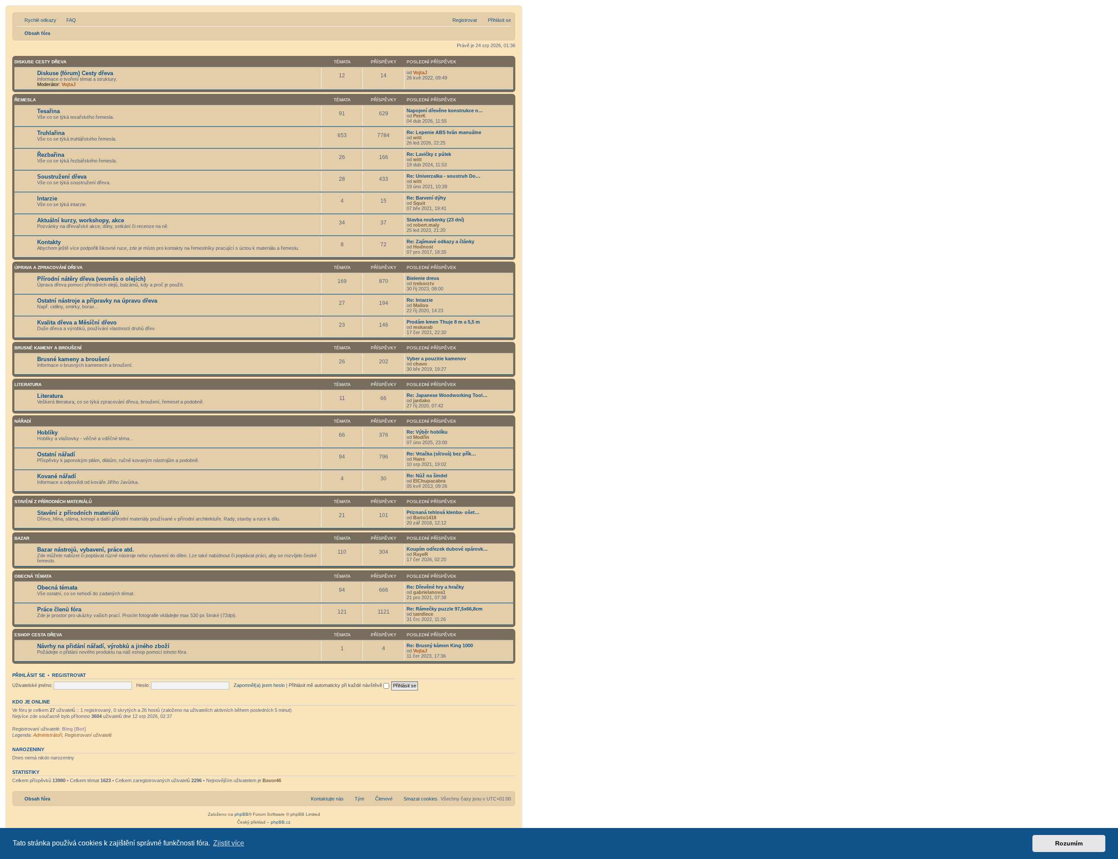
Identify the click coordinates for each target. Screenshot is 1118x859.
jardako (421, 400)
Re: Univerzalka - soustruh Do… (443, 176)
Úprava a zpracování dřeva (48, 267)
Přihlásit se (28, 675)
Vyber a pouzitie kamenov (436, 358)
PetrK (419, 115)
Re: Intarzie (420, 300)
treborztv (423, 283)
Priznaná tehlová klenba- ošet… (443, 512)
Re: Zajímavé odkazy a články (440, 241)
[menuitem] (67, 20)
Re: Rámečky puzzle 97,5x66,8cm (445, 608)
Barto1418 (424, 517)
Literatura (27, 384)
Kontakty (49, 242)
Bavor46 (271, 780)
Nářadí (22, 421)
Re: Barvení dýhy (426, 197)
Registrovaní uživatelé (88, 735)
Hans (419, 459)
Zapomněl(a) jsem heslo (259, 685)
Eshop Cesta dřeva (38, 634)
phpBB (241, 814)
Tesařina (48, 111)
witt (417, 137)
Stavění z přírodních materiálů (53, 501)
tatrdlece (423, 614)
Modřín (421, 437)
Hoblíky (47, 432)
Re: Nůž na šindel (427, 475)
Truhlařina (51, 133)
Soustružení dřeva (61, 176)
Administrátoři (47, 735)
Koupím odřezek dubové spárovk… (447, 549)
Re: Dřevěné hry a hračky (435, 587)
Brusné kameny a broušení (48, 347)
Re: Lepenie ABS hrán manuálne (444, 132)
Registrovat (69, 675)
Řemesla (25, 99)
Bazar (21, 538)
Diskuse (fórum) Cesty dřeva (75, 73)
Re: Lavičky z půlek (429, 154)
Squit (419, 203)
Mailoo (420, 305)
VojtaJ (69, 84)
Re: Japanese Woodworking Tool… (447, 395)
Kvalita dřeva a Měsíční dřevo (77, 322)
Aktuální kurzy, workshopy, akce (80, 220)
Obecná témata (33, 576)
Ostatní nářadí (56, 454)
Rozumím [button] (1069, 843)
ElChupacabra (429, 480)
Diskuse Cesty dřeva (40, 61)
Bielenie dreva (423, 278)
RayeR (420, 554)
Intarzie (47, 198)
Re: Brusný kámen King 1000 (440, 645)
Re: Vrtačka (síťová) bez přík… (441, 453)
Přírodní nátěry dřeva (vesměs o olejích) (91, 279)
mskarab (423, 327)
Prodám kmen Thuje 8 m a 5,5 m (443, 321)
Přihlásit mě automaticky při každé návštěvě (336, 685)
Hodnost (423, 246)
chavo (420, 363)
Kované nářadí (56, 476)
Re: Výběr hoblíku (427, 432)
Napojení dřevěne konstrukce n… (445, 110)
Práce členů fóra (59, 609)
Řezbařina (50, 155)
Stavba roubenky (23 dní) (435, 219)
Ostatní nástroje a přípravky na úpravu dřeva (97, 300)
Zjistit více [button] (228, 843)
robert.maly (426, 225)
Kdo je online (31, 701)
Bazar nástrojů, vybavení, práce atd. (85, 549)
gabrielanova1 (429, 592)
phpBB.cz (280, 822)
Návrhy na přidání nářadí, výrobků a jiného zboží (103, 646)
